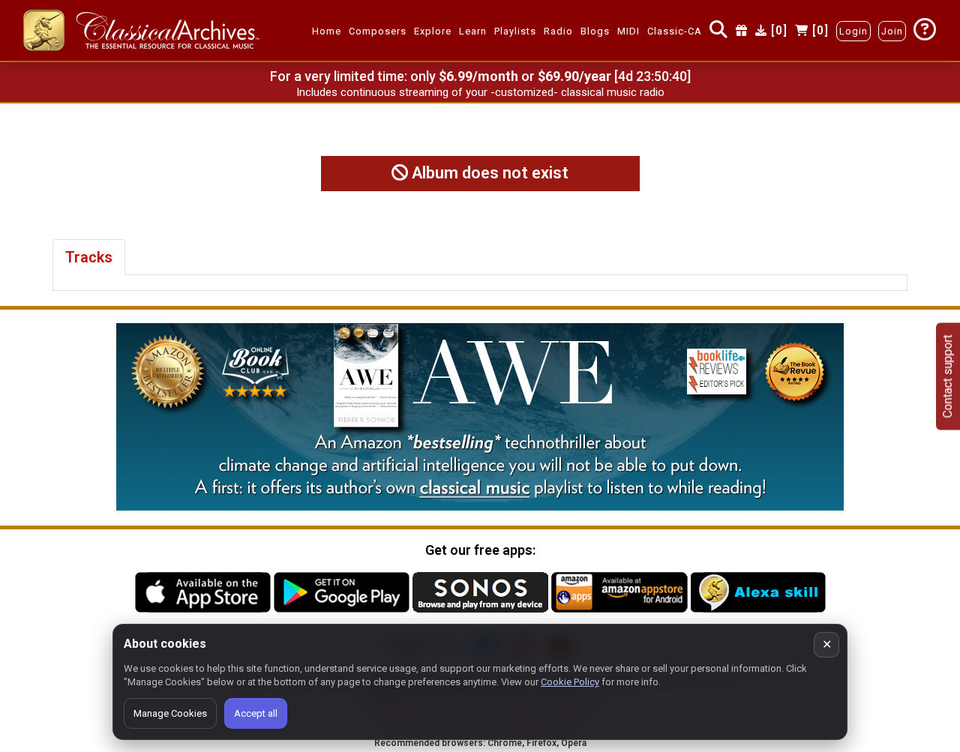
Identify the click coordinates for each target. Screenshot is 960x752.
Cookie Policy (570, 682)
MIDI (628, 31)
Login (853, 31)
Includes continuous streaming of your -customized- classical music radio (480, 92)
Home (326, 31)
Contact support (947, 376)
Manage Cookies (170, 713)
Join (892, 31)
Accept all (256, 713)
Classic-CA (674, 31)
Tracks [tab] (88, 257)
